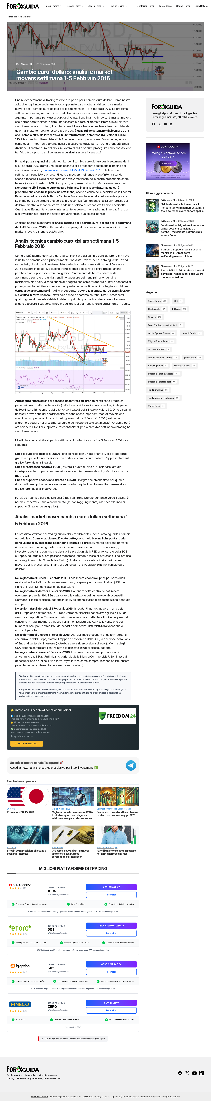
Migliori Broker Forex (160, 341)
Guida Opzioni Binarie (161, 333)
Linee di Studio (191, 333)
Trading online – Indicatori (163, 398)
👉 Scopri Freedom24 (27, 743)
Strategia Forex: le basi (161, 381)
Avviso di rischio (39, 1096)
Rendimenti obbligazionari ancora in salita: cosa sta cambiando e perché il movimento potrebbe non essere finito (182, 230)
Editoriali (179, 309)
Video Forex (156, 406)
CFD (177, 301)
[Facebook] (153, 124)
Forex (14, 17)
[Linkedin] (171, 124)
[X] (159, 124)
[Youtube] (165, 124)
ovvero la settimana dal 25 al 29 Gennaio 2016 (72, 170)
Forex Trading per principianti (165, 325)
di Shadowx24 (168, 200)
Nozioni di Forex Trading (162, 357)
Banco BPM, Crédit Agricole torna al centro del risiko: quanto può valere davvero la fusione (182, 274)
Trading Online (158, 389)
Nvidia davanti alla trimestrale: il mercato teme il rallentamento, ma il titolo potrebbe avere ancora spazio (182, 208)
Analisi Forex (25, 17)
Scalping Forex (157, 365)
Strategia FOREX (184, 365)
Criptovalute (156, 309)
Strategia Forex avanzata (163, 373)
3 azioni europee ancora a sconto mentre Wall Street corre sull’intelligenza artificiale (181, 253)
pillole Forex (192, 357)
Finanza (154, 317)
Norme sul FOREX (158, 349)
